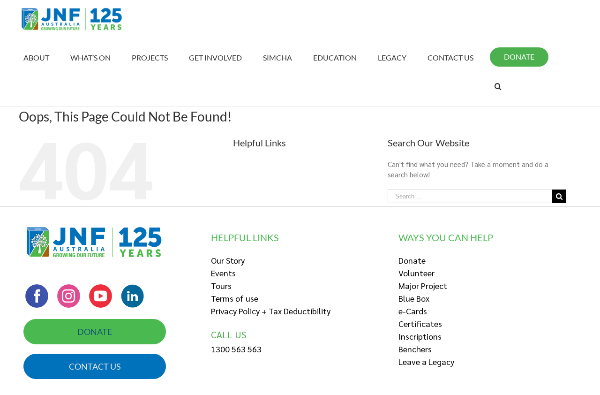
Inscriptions (420, 336)
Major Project (422, 285)
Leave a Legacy (426, 361)
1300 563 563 (236, 348)
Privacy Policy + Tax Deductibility (270, 310)
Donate (412, 260)
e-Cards (412, 310)
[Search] (498, 86)
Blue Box (413, 298)
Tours (221, 285)
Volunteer (416, 272)
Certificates (420, 323)
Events (223, 272)
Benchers (415, 348)
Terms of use (234, 298)
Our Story (228, 260)
